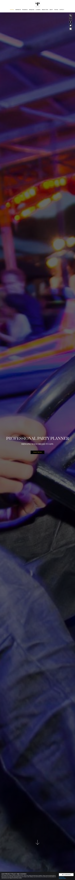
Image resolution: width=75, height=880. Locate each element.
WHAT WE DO (37, 452)
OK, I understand (66, 874)
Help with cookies (62, 878)
